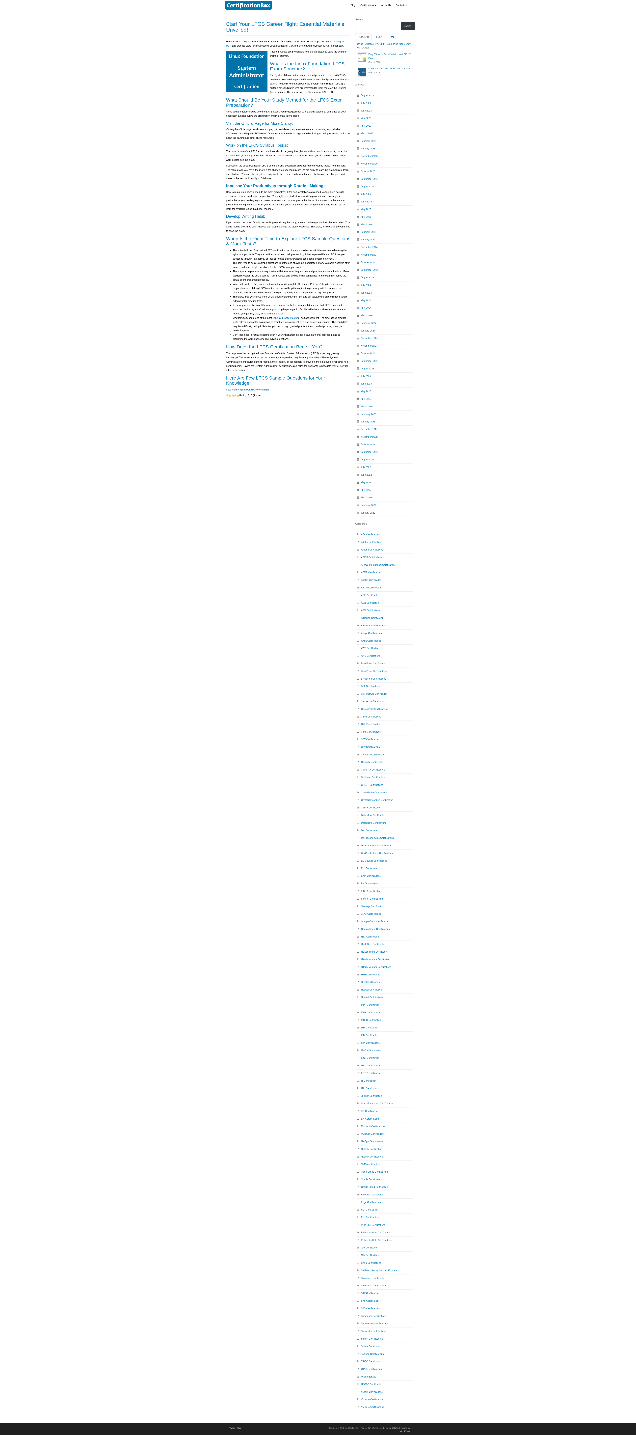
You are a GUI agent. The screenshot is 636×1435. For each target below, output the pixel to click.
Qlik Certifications (370, 1255)
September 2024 (369, 269)
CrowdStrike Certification (374, 792)
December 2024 (369, 247)
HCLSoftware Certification (374, 951)
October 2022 (368, 444)
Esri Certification (369, 868)
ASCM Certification (371, 587)
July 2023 (366, 376)
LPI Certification (369, 1111)
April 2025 (366, 216)
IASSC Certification (371, 1019)
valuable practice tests (285, 317)
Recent (379, 36)
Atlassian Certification (372, 617)
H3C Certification (370, 936)
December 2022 (369, 429)
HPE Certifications (370, 974)
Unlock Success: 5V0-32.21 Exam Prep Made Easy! (384, 43)
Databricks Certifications (373, 822)
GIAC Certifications (371, 913)
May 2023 (366, 391)
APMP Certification (371, 572)
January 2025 (368, 239)
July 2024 (366, 285)
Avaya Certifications (371, 633)
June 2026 (366, 110)
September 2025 (369, 178)
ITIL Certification (369, 1088)
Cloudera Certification (372, 754)
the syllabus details (312, 151)
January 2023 (368, 421)
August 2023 (367, 368)
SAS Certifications (370, 1308)
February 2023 (368, 414)
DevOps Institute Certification (376, 845)
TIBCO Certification (371, 1361)
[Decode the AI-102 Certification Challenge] (362, 72)
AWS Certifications (370, 655)
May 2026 (366, 118)
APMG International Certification (378, 564)
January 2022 (368, 512)
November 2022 (369, 436)
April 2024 (366, 307)
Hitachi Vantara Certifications (376, 966)
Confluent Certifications (373, 777)
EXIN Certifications (371, 875)
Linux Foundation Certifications (377, 1103)
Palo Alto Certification (372, 1194)
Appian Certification (371, 579)
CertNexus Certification (373, 701)
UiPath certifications (371, 1369)
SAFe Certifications (371, 1262)
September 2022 (369, 451)
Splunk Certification (371, 1346)
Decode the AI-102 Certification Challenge (390, 68)
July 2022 (366, 467)
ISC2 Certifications (370, 1065)
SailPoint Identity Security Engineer (379, 1270)
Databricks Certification (373, 815)
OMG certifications (370, 1164)
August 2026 (367, 95)
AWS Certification (370, 648)
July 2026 (366, 103)
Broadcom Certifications (373, 678)
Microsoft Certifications (373, 1126)
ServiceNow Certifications (374, 1323)
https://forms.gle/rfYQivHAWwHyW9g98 (247, 389)
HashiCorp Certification (373, 944)
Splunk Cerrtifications (372, 1338)
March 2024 (367, 315)
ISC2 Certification (370, 1057)
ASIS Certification (370, 595)
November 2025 (369, 163)
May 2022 (366, 482)
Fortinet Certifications (372, 898)
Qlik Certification (369, 1247)
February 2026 (368, 140)
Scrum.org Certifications (373, 1316)
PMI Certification (369, 1209)
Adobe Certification (371, 542)
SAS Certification (370, 1300)
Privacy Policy (235, 1427)
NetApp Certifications (372, 1141)
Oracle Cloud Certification (374, 1186)
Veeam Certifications (372, 1391)
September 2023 (369, 360)
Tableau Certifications (372, 1353)
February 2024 (368, 323)
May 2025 (366, 209)
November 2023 (369, 345)
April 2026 (366, 125)
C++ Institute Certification (374, 693)
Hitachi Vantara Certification (375, 959)
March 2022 (367, 497)
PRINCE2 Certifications (373, 1224)
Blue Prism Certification (373, 663)
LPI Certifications (370, 1118)
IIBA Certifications (370, 1042)
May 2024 (366, 300)
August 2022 (367, 459)
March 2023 (367, 406)
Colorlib (395, 1427)
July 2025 (366, 193)
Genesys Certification (372, 906)
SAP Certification (370, 1293)
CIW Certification (370, 739)
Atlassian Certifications (373, 625)
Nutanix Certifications (372, 1156)
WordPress (405, 1431)
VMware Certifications (372, 1406)
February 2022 (368, 505)
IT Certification (368, 1080)
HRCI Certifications (371, 982)
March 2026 (367, 133)
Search (359, 19)
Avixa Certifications (371, 640)
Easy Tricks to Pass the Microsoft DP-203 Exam (389, 56)
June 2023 (366, 383)
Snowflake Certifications (373, 1331)
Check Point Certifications (374, 709)
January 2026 (368, 148)
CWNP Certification (371, 807)
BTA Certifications (370, 686)
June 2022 (366, 474)
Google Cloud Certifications (375, 929)
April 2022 (366, 489)
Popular (363, 36)
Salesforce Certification (373, 1278)
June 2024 (366, 292)
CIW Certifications (370, 746)
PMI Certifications (370, 1217)
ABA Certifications (370, 534)
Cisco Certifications (371, 716)
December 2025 (369, 156)
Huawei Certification (371, 989)
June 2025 (366, 201)
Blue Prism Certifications (374, 671)
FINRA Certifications (371, 891)
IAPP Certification (370, 1004)
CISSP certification (370, 724)
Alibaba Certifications (372, 549)
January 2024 (368, 330)
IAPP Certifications (370, 1012)
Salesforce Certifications (373, 1285)
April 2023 (366, 398)
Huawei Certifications (372, 997)
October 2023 (368, 353)
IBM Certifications (370, 1035)
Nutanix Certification (371, 1149)
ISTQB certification (371, 1073)
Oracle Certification (371, 1179)
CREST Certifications (372, 784)
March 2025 (367, 224)
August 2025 (367, 186)
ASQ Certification (370, 602)
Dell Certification (369, 830)
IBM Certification (369, 1027)
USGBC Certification (371, 1384)
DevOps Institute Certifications (377, 853)
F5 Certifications (369, 883)
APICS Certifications (371, 557)
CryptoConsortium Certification (377, 799)
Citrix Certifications (371, 731)
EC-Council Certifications (374, 860)
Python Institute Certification (375, 1232)
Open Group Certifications (374, 1171)
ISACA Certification (371, 1050)
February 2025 (368, 231)
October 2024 (368, 262)
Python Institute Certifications (376, 1240)
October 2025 (368, 171)
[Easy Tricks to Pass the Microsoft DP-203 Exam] (362, 57)
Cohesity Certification (372, 762)
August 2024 (367, 277)
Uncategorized (368, 1376)
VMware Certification (372, 1399)
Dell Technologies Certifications (377, 837)
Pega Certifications (371, 1202)
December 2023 (369, 338)
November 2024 (369, 254)
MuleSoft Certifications (373, 1133)
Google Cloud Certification (375, 921)
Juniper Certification (371, 1095)
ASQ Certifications (370, 610)
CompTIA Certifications (373, 769)
